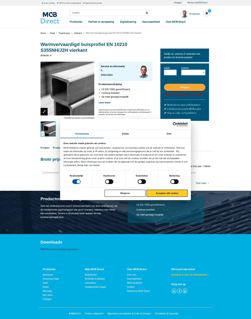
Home (43, 33)
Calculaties (90, 282)
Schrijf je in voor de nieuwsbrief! (189, 274)
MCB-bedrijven (134, 282)
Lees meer (105, 102)
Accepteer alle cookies (167, 193)
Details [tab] (125, 133)
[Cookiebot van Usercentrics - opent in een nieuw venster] (175, 124)
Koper (46, 287)
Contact (131, 287)
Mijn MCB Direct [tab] (94, 269)
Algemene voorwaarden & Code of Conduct (129, 313)
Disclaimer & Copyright (166, 313)
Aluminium (48, 274)
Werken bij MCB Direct (198, 2)
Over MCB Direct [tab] (137, 269)
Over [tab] (169, 133)
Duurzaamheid (151, 21)
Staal (45, 282)
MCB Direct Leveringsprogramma (59, 249)
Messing (47, 291)
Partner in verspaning (101, 21)
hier (86, 165)
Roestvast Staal (51, 278)
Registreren (91, 274)
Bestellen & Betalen (95, 278)
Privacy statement (94, 313)
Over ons (131, 274)
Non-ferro (48, 295)
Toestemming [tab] (82, 133)
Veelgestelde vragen (95, 287)
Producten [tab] (49, 269)
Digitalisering (128, 21)
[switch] (109, 181)
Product (45, 147)
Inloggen (178, 2)
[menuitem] (178, 3)
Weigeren (125, 193)
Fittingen (47, 299)
